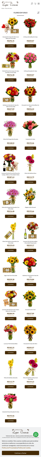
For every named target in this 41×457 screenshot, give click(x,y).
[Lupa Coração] (20, 432)
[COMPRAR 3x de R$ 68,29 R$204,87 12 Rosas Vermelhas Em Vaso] (30, 26)
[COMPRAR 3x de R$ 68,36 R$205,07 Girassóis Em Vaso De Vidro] (30, 333)
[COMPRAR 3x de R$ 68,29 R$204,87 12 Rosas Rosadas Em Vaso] (30, 60)
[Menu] (39, 4)
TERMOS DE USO (10, 436)
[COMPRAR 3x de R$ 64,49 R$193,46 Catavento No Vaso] (30, 128)
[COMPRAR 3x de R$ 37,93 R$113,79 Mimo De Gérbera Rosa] (30, 162)
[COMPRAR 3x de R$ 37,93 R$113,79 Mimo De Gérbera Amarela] (11, 367)
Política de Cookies (24, 448)
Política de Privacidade (9, 448)
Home (3, 8)
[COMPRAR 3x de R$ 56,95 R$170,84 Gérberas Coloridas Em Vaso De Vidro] (30, 265)
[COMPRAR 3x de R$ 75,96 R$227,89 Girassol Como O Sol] (30, 299)
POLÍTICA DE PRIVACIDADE (18, 437)
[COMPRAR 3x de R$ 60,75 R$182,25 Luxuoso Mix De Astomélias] (11, 333)
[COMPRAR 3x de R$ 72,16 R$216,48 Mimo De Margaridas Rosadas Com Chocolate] (11, 197)
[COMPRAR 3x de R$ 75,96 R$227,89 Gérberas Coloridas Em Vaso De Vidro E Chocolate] (11, 94)
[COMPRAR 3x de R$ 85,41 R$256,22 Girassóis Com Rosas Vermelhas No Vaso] (30, 94)
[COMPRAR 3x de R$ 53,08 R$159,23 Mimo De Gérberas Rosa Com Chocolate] (30, 367)
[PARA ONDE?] (32, 4)
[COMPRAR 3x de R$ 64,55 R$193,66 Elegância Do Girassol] (30, 197)
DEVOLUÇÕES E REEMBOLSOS (24, 436)
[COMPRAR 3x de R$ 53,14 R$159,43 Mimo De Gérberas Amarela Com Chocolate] (11, 231)
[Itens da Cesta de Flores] (35, 4)
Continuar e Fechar (20, 453)
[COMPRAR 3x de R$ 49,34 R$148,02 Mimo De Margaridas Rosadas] (11, 128)
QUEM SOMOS (6, 437)
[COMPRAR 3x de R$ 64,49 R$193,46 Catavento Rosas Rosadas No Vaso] (11, 401)
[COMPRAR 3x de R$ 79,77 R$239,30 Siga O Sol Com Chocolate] (11, 265)
